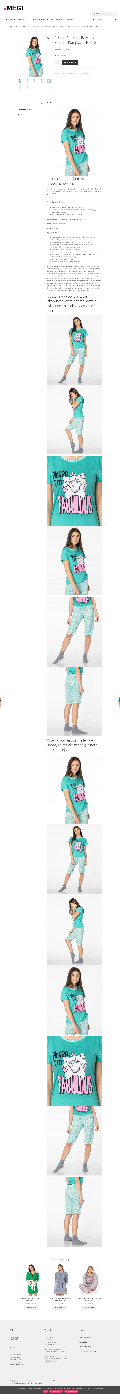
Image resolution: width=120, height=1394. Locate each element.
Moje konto (70, 19)
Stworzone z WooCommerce (34, 1383)
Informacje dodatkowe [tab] (25, 109)
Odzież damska (8, 19)
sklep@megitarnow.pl (17, 1364)
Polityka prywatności (86, 1337)
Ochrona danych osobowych (88, 1351)
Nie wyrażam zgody (56, 1391)
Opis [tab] (19, 104)
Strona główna (16, 26)
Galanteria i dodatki (39, 19)
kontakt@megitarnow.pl (18, 1362)
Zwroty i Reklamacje (86, 1346)
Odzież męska (22, 19)
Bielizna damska (56, 26)
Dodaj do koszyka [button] (31, 1307)
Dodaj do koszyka (70, 62)
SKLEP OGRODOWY (57, 19)
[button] (48, 38)
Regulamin (83, 1342)
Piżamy (64, 26)
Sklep (23, 26)
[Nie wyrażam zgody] (118, 1390)
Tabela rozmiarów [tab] (24, 115)
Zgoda (45, 1391)
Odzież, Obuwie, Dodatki (33, 26)
